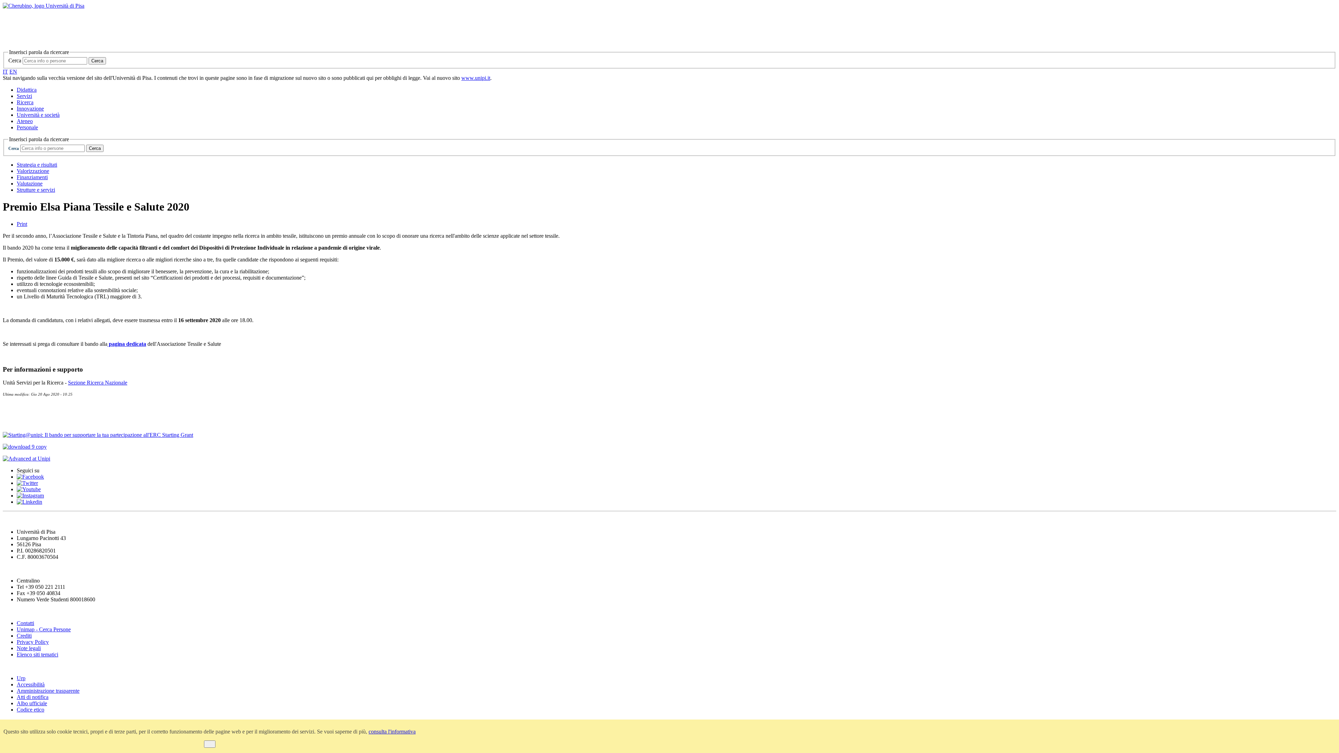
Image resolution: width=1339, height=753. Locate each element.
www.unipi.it (475, 78)
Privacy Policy (33, 642)
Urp (21, 678)
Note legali (29, 648)
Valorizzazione (33, 171)
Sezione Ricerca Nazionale (97, 383)
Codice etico (30, 710)
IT (5, 72)
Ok (210, 744)
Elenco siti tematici (37, 654)
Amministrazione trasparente (48, 691)
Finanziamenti (32, 177)
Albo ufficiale (32, 703)
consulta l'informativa (392, 732)
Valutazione (30, 184)
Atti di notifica (32, 697)
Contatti (15, 407)
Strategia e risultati (37, 165)
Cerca (14, 60)
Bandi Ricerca (23, 421)
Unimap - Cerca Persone (44, 629)
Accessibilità (31, 684)
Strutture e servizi (36, 190)
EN (13, 72)
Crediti (24, 636)
